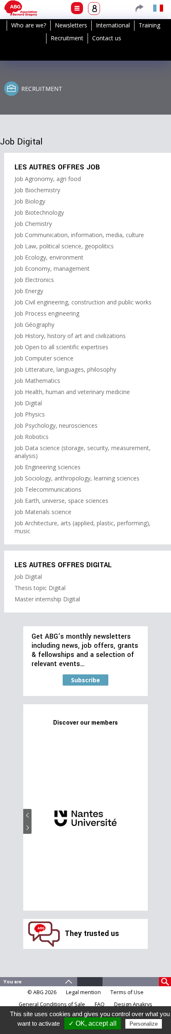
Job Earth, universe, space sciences (61, 501)
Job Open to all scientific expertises (61, 347)
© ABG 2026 (41, 992)
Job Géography (34, 324)
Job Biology (30, 201)
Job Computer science (44, 358)
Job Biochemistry (37, 190)
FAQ (100, 1004)
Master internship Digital (47, 599)
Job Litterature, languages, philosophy (65, 369)
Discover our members (85, 723)
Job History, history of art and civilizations (70, 336)
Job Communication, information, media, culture (79, 235)
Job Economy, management (52, 268)
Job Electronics (34, 280)
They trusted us (92, 934)
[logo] (20, 8)
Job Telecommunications (48, 489)
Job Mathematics (37, 381)
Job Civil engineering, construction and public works (83, 302)
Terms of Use (127, 992)
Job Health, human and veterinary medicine (72, 392)
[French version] (158, 8)
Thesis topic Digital (40, 588)
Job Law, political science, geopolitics (64, 246)
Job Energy (29, 291)
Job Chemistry (33, 224)
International (113, 25)
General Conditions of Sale (52, 1004)
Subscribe (85, 680)
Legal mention (83, 992)
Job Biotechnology (39, 212)
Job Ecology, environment (49, 257)
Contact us (106, 38)
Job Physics (30, 414)
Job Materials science (43, 512)
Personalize (143, 1024)
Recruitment (67, 38)
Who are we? (28, 25)
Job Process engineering (47, 313)
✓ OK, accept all (92, 1023)
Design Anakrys (133, 1004)
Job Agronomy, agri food (48, 179)
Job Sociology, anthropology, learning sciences (77, 478)
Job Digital (28, 403)
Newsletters (71, 25)
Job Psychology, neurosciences (56, 425)
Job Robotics (32, 437)
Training (149, 25)
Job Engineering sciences (48, 467)
